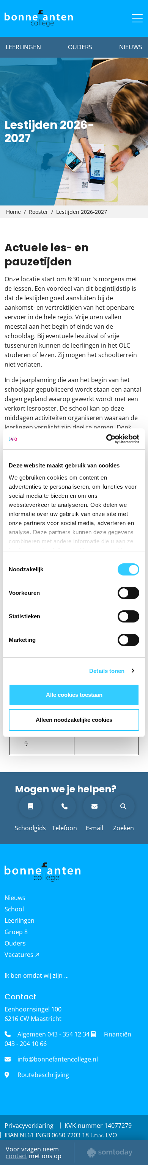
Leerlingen (23, 47)
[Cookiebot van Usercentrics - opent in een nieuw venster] (106, 439)
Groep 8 (16, 932)
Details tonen (106, 671)
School (14, 909)
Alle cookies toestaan (74, 694)
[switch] (128, 593)
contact (16, 1156)
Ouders (80, 47)
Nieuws (130, 47)
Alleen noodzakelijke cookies (74, 720)
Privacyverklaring (30, 1125)
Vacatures (20, 954)
